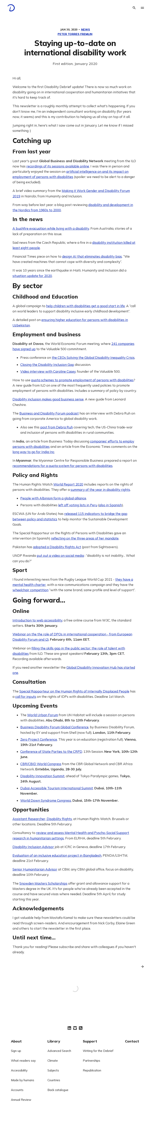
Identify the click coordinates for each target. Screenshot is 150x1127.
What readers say (23, 1060)
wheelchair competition (30, 590)
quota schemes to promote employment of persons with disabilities (82, 380)
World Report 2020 (68, 484)
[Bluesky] (75, 1028)
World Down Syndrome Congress (45, 800)
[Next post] (141, 967)
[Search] (134, 8)
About (16, 1041)
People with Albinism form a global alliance (53, 498)
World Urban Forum (42, 715)
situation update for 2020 (32, 276)
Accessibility (19, 1070)
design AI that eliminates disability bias (92, 256)
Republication (92, 1070)
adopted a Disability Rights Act (57, 547)
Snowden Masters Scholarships (43, 883)
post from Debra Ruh (56, 427)
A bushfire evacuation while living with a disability (50, 228)
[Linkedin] (69, 1028)
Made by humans (22, 1080)
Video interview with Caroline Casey (48, 371)
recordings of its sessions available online (57, 166)
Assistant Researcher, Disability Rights (42, 819)
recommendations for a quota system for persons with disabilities (62, 466)
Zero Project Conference (38, 739)
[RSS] (80, 1028)
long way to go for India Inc (33, 452)
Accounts (17, 1090)
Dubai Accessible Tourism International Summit (56, 788)
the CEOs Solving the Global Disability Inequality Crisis (93, 357)
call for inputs (25, 696)
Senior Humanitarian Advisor (34, 869)
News (85, 29)
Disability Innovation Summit (42, 776)
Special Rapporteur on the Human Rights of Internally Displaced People (74, 691)
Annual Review (21, 1100)
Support (90, 1041)
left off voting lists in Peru (77, 505)
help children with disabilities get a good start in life (85, 306)
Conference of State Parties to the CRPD (51, 751)
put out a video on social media (60, 555)
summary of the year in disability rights (100, 489)
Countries (53, 1080)
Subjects (53, 1070)
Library (53, 1041)
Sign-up (16, 1051)
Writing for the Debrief (98, 1051)
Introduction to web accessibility (37, 620)
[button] (142, 8)
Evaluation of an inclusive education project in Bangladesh (56, 855)
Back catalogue (57, 1090)
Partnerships (91, 1060)
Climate (52, 1060)
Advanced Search (59, 1051)
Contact (132, 1041)
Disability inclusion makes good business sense (48, 399)
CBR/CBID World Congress (40, 764)
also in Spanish (110, 505)
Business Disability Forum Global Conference (54, 727)
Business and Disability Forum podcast (49, 413)
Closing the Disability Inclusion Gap (47, 364)
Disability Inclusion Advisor (33, 847)
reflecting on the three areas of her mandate (85, 538)
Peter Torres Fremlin (75, 34)
